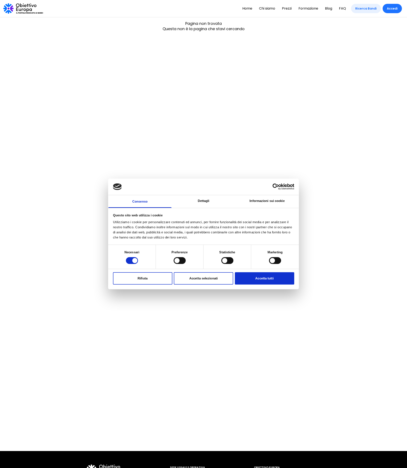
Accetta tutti (264, 278)
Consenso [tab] (140, 201)
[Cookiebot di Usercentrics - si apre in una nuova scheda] (275, 186)
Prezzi (287, 8)
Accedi (392, 8)
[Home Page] (23, 8)
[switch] (180, 260)
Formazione (308, 8)
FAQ (342, 8)
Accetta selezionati (203, 278)
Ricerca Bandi (366, 8)
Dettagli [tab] (203, 201)
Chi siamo (267, 8)
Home (247, 8)
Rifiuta (143, 278)
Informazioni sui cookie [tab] (266, 201)
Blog (328, 8)
